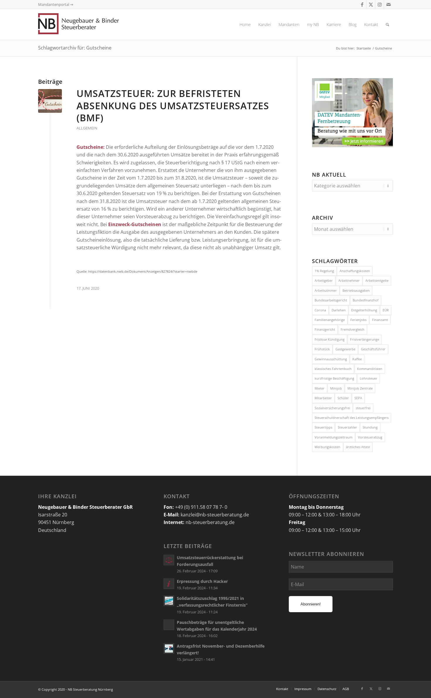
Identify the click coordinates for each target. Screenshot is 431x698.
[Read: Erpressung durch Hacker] (169, 583)
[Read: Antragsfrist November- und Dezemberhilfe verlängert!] (169, 648)
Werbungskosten (327, 447)
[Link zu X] (370, 4)
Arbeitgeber (324, 280)
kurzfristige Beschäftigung (334, 378)
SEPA (358, 398)
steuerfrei (363, 408)
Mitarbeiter (323, 398)
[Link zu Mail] (388, 4)
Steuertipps (323, 427)
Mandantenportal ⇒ (55, 4)
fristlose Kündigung (330, 339)
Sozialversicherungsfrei (332, 408)
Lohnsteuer (368, 378)
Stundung (370, 427)
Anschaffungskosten (355, 271)
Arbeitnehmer (349, 280)
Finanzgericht (325, 329)
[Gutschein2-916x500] (50, 101)
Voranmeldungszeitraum (333, 437)
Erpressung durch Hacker (202, 581)
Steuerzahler (347, 427)
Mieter (320, 388)
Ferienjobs (358, 320)
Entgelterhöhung (364, 310)
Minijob (336, 388)
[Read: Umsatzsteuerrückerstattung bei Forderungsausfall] (169, 560)
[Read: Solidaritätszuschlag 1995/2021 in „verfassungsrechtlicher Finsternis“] (169, 600)
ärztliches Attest (358, 447)
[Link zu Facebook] (362, 4)
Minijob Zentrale (360, 388)
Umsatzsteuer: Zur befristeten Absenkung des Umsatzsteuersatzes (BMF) (173, 105)
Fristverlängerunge (364, 339)
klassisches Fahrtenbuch (333, 368)
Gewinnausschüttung (331, 359)
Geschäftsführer (373, 349)
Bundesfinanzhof (366, 300)
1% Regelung (324, 271)
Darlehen (339, 310)
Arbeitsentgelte (376, 280)
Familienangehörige (330, 320)
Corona (320, 310)
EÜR (386, 310)
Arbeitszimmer (326, 290)
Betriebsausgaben (356, 290)
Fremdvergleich (352, 329)
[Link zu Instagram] (379, 4)
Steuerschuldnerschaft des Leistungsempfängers (351, 417)
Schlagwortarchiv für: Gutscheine (74, 48)
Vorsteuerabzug (370, 437)
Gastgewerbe (345, 349)
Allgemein (87, 128)
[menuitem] (245, 24)
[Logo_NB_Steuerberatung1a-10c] (88, 24)
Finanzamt (380, 320)
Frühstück (322, 349)
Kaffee (357, 359)
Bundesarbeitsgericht (331, 300)
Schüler (343, 398)
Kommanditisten (369, 368)
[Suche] (387, 24)
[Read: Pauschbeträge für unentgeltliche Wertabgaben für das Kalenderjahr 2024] (169, 625)
